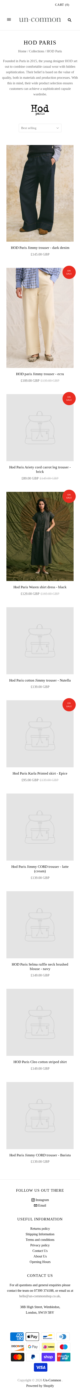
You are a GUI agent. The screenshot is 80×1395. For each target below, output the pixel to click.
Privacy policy (40, 1245)
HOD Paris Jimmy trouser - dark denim (40, 248)
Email (41, 1205)
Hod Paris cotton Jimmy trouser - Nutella (40, 680)
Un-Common (52, 1380)
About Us (40, 1256)
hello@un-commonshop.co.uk (39, 1296)
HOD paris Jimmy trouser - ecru (40, 374)
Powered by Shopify (40, 1386)
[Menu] (9, 19)
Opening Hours (40, 1262)
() (62, 4)
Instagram (42, 1200)
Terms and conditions (40, 1239)
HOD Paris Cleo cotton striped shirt (40, 1062)
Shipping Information (40, 1234)
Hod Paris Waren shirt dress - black (40, 587)
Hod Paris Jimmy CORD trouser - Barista (40, 1155)
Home (22, 51)
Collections (36, 51)
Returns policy (40, 1228)
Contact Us (40, 1251)
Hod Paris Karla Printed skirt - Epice (40, 773)
